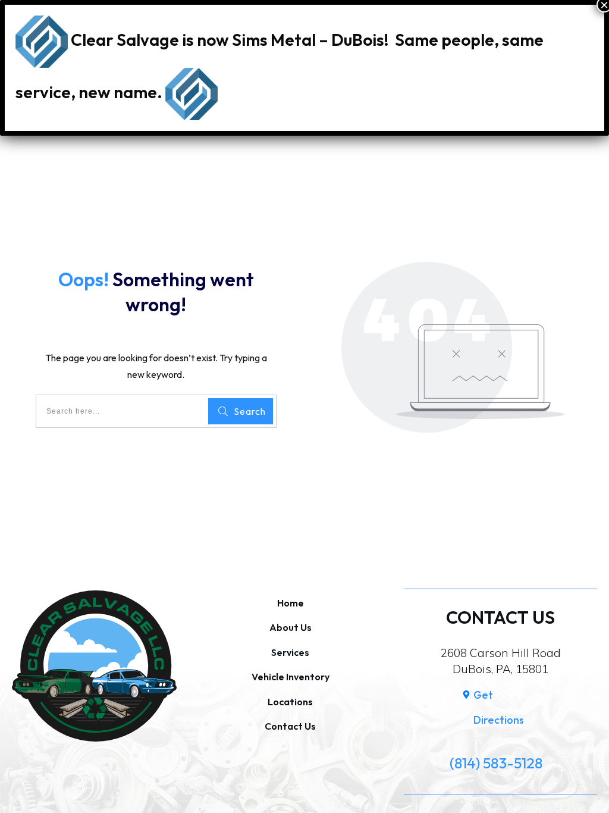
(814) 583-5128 (496, 763)
